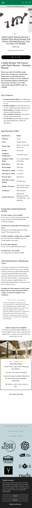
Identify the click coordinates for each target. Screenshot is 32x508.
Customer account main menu (16, 426)
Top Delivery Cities (16, 431)
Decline (15, 500)
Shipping (10, 50)
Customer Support (16, 436)
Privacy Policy (6, 491)
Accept (15, 496)
